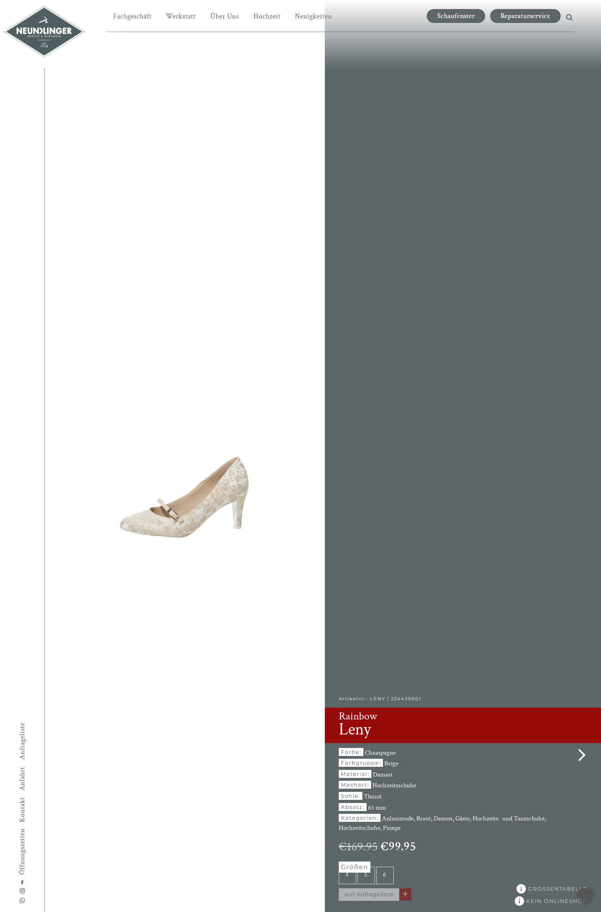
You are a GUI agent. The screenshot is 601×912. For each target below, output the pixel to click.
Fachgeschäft (132, 16)
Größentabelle (556, 889)
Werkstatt (181, 16)
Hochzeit (267, 16)
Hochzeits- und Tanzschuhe (509, 818)
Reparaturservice (525, 16)
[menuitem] (132, 16)
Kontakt (22, 809)
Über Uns (224, 16)
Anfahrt (22, 778)
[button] (585, 896)
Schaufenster (456, 16)
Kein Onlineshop (555, 901)
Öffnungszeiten (22, 851)
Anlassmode (398, 818)
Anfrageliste (22, 740)
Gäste (462, 818)
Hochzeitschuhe (359, 828)
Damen (443, 818)
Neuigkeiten (313, 16)
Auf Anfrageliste (369, 894)
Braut (423, 818)
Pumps (392, 828)
